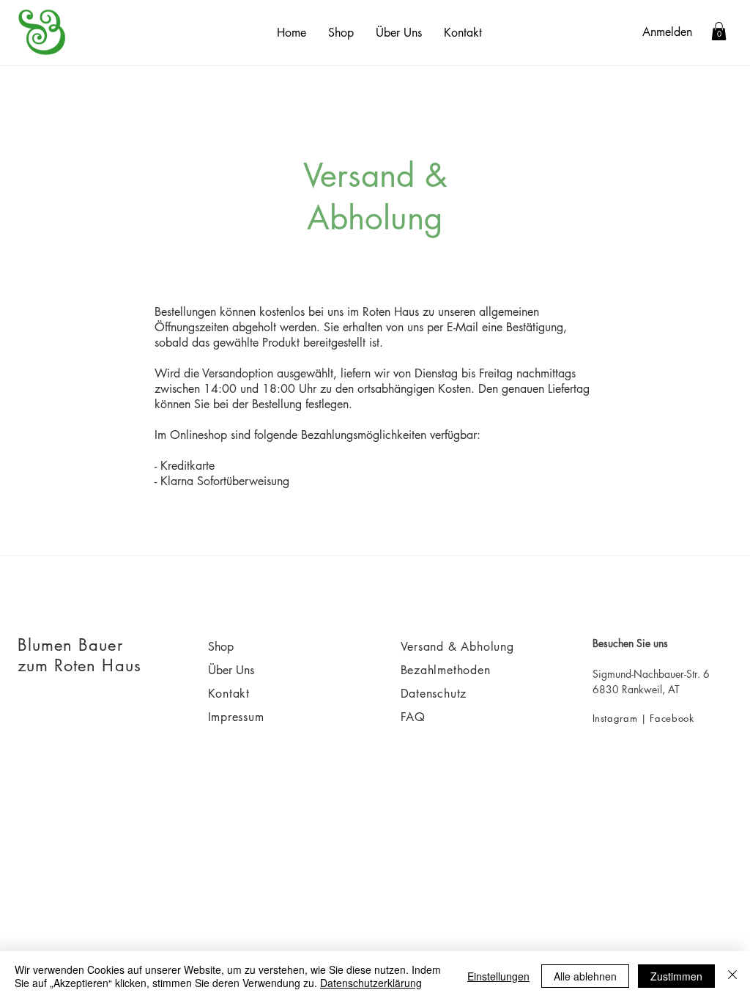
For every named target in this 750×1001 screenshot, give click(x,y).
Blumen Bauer (70, 645)
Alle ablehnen (585, 976)
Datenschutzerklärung (371, 982)
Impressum (236, 717)
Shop (221, 646)
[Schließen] (732, 976)
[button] (719, 31)
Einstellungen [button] (498, 976)
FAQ (413, 717)
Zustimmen (676, 976)
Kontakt (231, 693)
